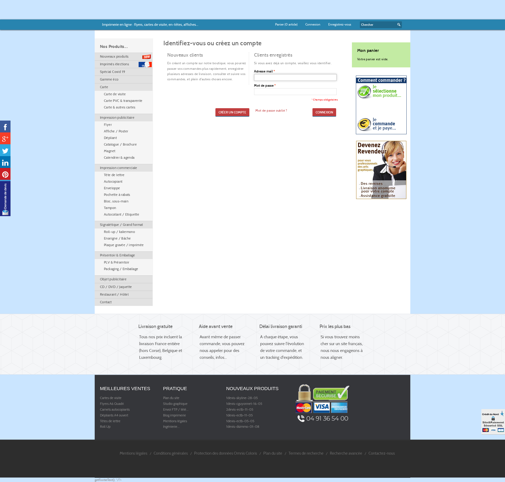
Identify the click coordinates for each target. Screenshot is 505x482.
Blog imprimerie (174, 415)
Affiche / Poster (116, 131)
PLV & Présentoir (116, 262)
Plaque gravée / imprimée (124, 245)
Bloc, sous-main (116, 201)
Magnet (109, 151)
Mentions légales (175, 421)
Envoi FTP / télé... (176, 410)
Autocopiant (113, 181)
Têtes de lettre (110, 421)
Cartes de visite (111, 398)
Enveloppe (112, 188)
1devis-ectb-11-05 (239, 415)
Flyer (108, 124)
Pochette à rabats (117, 194)
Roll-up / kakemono (119, 232)
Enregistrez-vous (339, 24)
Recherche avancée (346, 453)
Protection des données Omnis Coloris (225, 453)
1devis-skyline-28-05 (242, 398)
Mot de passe (264, 85)
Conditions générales (171, 453)
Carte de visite (115, 94)
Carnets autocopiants (115, 410)
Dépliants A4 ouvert (114, 415)
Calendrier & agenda (119, 157)
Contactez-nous (381, 453)
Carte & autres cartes (119, 107)
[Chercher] (398, 24)
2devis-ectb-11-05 (239, 410)
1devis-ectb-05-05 (240, 421)
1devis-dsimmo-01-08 (242, 427)
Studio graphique (175, 404)
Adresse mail (263, 71)
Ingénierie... (171, 427)
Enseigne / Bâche (117, 238)
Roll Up (105, 427)
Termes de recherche (306, 453)
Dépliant (110, 138)
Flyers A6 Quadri (112, 404)
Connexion (312, 24)
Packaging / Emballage (121, 269)
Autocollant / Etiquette (121, 214)
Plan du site (171, 398)
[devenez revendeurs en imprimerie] (381, 170)
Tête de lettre (114, 175)
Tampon (110, 208)
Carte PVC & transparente (123, 100)
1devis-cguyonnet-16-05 (244, 404)
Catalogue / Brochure (120, 144)
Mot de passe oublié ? (271, 110)
